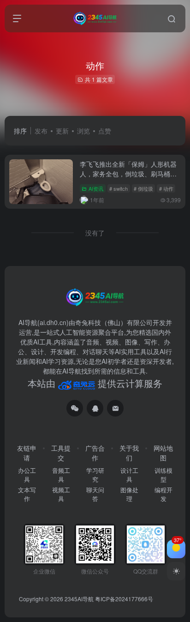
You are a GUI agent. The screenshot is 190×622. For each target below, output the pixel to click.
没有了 (95, 232)
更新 (62, 130)
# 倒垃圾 (143, 188)
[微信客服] (74, 408)
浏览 (83, 130)
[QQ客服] (95, 408)
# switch (118, 188)
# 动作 (166, 188)
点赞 (104, 130)
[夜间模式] (176, 571)
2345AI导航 (79, 599)
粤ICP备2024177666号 (124, 599)
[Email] (115, 408)
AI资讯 (96, 188)
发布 (41, 130)
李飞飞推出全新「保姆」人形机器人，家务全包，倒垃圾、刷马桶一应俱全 (128, 173)
